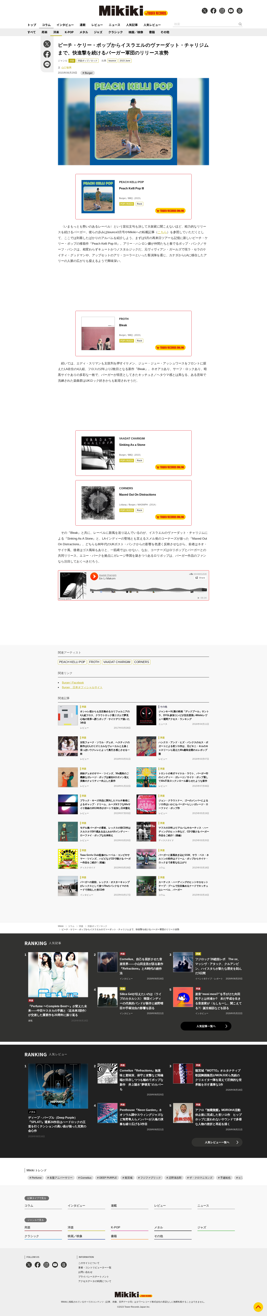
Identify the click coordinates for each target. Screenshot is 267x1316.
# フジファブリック (149, 1177)
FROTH (94, 662)
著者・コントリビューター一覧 (94, 1267)
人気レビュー (152, 25)
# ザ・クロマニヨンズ (199, 1177)
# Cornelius (84, 1177)
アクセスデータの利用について (94, 1281)
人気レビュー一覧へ (217, 1142)
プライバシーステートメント (93, 1276)
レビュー (97, 25)
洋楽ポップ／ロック (87, 60)
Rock (139, 204)
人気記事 (132, 25)
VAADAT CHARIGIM (116, 662)
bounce (112, 60)
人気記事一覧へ (206, 1026)
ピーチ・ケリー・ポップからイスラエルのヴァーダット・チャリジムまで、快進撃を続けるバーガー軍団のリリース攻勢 (120, 929)
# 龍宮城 (127, 1177)
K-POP (69, 32)
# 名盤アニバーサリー (59, 1177)
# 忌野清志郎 (174, 1177)
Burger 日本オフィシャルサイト (82, 687)
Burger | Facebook (73, 682)
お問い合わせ (85, 1272)
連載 (83, 25)
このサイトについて (89, 1263)
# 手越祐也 (224, 1177)
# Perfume (36, 1177)
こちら (162, 232)
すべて (31, 32)
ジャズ (98, 32)
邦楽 (44, 32)
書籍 (152, 32)
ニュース (114, 25)
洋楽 (56, 32)
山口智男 (66, 67)
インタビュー (65, 25)
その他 (165, 32)
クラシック (115, 32)
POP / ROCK (126, 204)
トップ (31, 25)
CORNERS (141, 662)
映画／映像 (136, 32)
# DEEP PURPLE (107, 1177)
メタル (83, 32)
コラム (46, 25)
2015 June (125, 60)
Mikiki (61, 926)
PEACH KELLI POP (72, 662)
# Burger (88, 72)
